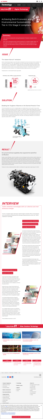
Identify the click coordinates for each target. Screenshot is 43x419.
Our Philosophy (32, 386)
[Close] (41, 405)
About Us (6, 372)
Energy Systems (6, 394)
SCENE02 (24, 4)
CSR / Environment (33, 391)
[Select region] (37, 1)
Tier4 (19, 372)
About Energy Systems (6, 395)
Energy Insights (5, 400)
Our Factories (5, 386)
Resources (4, 401)
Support (18, 387)
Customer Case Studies (6, 398)
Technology (11, 372)
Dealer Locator (19, 385)
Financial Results (32, 393)
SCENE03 (29, 4)
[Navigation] (41, 1)
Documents (18, 389)
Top (15, 4)
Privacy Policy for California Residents (8, 412)
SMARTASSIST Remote (6, 384)
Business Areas (32, 387)
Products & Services (6, 397)
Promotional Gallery (6, 387)
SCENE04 (33, 4)
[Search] (39, 1)
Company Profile (33, 389)
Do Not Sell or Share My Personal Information (21, 416)
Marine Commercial (7, 389)
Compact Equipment (7, 383)
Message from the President (34, 384)
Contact (17, 390)
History (31, 390)
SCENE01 (19, 4)
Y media (31, 394)
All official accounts (37, 377)
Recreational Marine (7, 392)
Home (3, 372)
